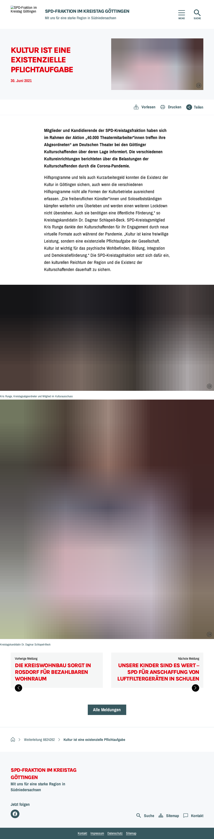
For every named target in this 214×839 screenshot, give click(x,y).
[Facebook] (15, 814)
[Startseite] (13, 739)
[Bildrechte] (198, 85)
